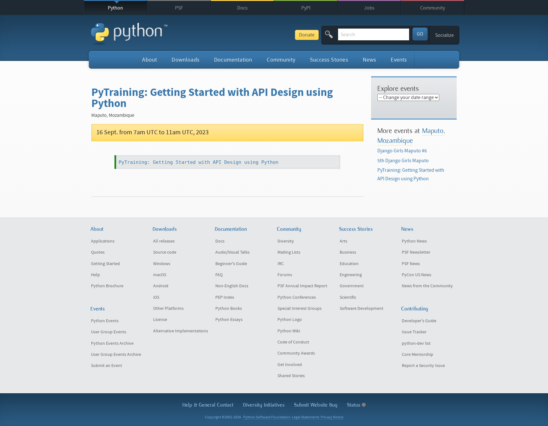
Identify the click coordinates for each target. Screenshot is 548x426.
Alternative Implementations (180, 331)
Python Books (228, 308)
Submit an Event (106, 365)
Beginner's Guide (231, 263)
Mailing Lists (288, 252)
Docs (242, 8)
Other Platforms (168, 308)
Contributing (414, 308)
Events (399, 60)
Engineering (351, 274)
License (160, 319)
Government (352, 286)
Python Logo (289, 319)
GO (420, 34)
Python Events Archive (112, 343)
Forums (284, 274)
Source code (164, 252)
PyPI (305, 8)
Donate (307, 35)
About (149, 60)
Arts (343, 241)
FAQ (219, 274)
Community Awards (296, 353)
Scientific (348, 297)
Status (354, 405)
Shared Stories (291, 375)
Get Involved (289, 364)
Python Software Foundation (266, 417)
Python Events (105, 320)
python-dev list (416, 343)
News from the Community (427, 286)
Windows (161, 263)
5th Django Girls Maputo (403, 160)
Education (349, 263)
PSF (179, 8)
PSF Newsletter (416, 252)
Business (348, 252)
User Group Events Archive (116, 354)
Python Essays (229, 319)
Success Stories (329, 60)
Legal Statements (305, 417)
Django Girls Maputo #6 (402, 151)
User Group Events (108, 332)
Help (95, 274)
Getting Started (105, 263)
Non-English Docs (231, 286)
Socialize (444, 35)
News (369, 60)
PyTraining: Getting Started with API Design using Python (198, 162)
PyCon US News (416, 274)
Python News (414, 241)
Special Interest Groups (299, 308)
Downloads (185, 60)
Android (160, 286)
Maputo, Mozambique (411, 135)
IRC (280, 263)
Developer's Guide (419, 320)
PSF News (411, 263)
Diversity (285, 241)
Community (432, 8)
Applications (102, 241)
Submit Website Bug (315, 405)
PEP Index (224, 297)
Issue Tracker (414, 332)
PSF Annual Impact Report (302, 286)
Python (115, 8)
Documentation (233, 60)
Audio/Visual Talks (232, 252)
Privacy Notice (332, 417)
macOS (159, 274)
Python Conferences (296, 297)
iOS (156, 297)
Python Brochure (107, 286)
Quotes (98, 252)
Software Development (361, 308)
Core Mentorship (417, 354)
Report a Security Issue (423, 365)
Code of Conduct (293, 342)
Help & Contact (207, 405)
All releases (164, 241)
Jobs (369, 8)
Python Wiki (288, 331)
